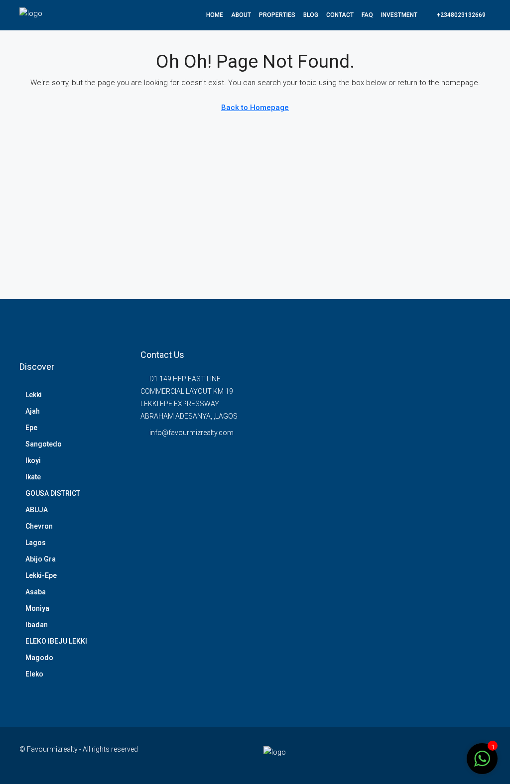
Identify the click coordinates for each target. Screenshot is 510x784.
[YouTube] (464, 755)
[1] (482, 758)
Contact (340, 14)
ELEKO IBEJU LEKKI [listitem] (56, 641)
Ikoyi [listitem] (33, 460)
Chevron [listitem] (39, 526)
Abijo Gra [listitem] (40, 559)
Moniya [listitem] (37, 608)
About (241, 14)
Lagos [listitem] (35, 543)
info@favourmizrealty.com (191, 433)
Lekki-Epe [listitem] (41, 575)
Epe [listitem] (31, 428)
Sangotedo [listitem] (43, 444)
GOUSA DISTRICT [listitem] (52, 493)
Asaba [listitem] (35, 592)
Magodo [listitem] (39, 658)
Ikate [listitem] (33, 477)
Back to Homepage (255, 107)
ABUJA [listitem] (36, 510)
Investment (399, 14)
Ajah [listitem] (32, 411)
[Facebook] (429, 755)
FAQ (367, 14)
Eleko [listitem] (34, 674)
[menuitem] (456, 14)
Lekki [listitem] (33, 395)
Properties (277, 14)
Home (214, 14)
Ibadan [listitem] (36, 625)
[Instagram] (447, 755)
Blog (310, 14)
